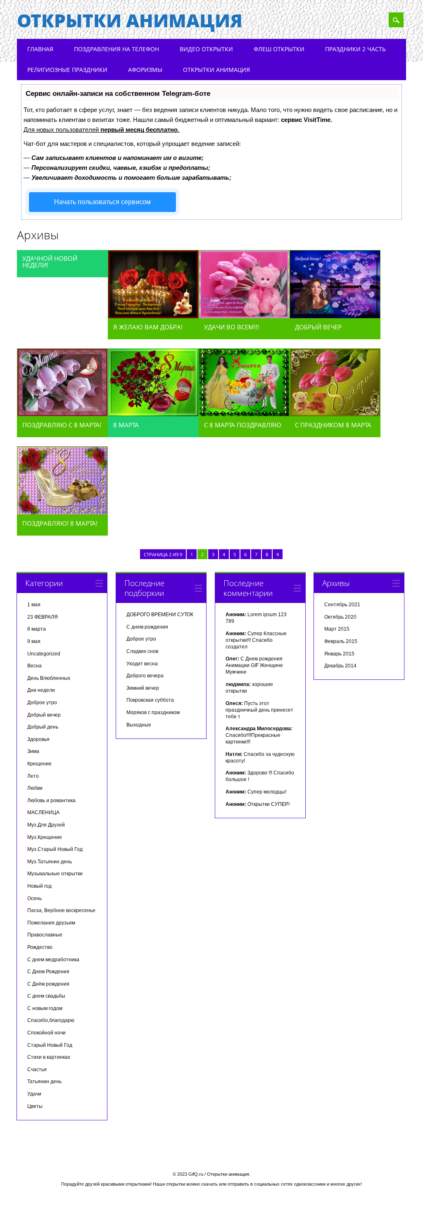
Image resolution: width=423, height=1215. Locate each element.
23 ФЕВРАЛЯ (42, 617)
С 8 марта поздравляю (242, 425)
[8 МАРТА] (153, 414)
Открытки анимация (129, 20)
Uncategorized (43, 654)
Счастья (37, 1069)
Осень (34, 898)
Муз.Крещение (44, 837)
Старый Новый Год (49, 1045)
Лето (33, 776)
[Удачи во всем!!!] (244, 316)
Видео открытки (206, 49)
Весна (34, 666)
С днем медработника (53, 959)
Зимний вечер (142, 688)
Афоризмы (145, 70)
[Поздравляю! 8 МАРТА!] (62, 512)
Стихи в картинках (48, 1057)
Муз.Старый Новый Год (55, 849)
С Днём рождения (48, 984)
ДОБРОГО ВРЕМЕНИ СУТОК (159, 614)
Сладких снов (142, 651)
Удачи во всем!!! (231, 327)
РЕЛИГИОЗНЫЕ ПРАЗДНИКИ (67, 70)
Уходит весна (142, 664)
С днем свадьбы (46, 996)
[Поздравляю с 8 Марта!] (62, 414)
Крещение (39, 764)
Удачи (34, 1094)
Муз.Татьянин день (49, 862)
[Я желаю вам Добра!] (153, 316)
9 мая (33, 641)
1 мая (33, 605)
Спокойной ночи (46, 1033)
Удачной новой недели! (49, 261)
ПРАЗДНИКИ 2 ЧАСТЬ (355, 49)
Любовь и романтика (51, 800)
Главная (40, 49)
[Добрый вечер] (335, 316)
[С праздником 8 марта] (335, 414)
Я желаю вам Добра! (148, 327)
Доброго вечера (145, 676)
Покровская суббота (150, 700)
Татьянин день (44, 1081)
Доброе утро (42, 702)
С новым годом (44, 1008)
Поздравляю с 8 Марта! (61, 425)
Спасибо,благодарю (50, 1020)
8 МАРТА (126, 425)
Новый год (39, 886)
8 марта (36, 629)
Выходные (138, 725)
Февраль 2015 (340, 641)
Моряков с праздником (153, 712)
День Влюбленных (48, 678)
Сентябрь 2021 (342, 605)
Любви (35, 788)
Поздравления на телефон (116, 49)
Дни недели (41, 690)
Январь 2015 (339, 654)
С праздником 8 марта (333, 425)
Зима (33, 751)
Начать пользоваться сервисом (102, 201)
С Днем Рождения (48, 971)
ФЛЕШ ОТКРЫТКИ (279, 49)
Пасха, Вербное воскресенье (61, 910)
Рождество (39, 947)
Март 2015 (336, 629)
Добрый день (42, 727)
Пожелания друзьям (51, 923)
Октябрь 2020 (340, 617)
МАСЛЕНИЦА (43, 812)
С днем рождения (147, 627)
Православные (44, 935)
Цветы (35, 1106)
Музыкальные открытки (55, 874)
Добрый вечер (318, 327)
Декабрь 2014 (340, 666)
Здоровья (38, 739)
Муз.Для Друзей (46, 825)
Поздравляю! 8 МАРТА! (59, 523)
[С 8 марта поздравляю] (244, 414)
